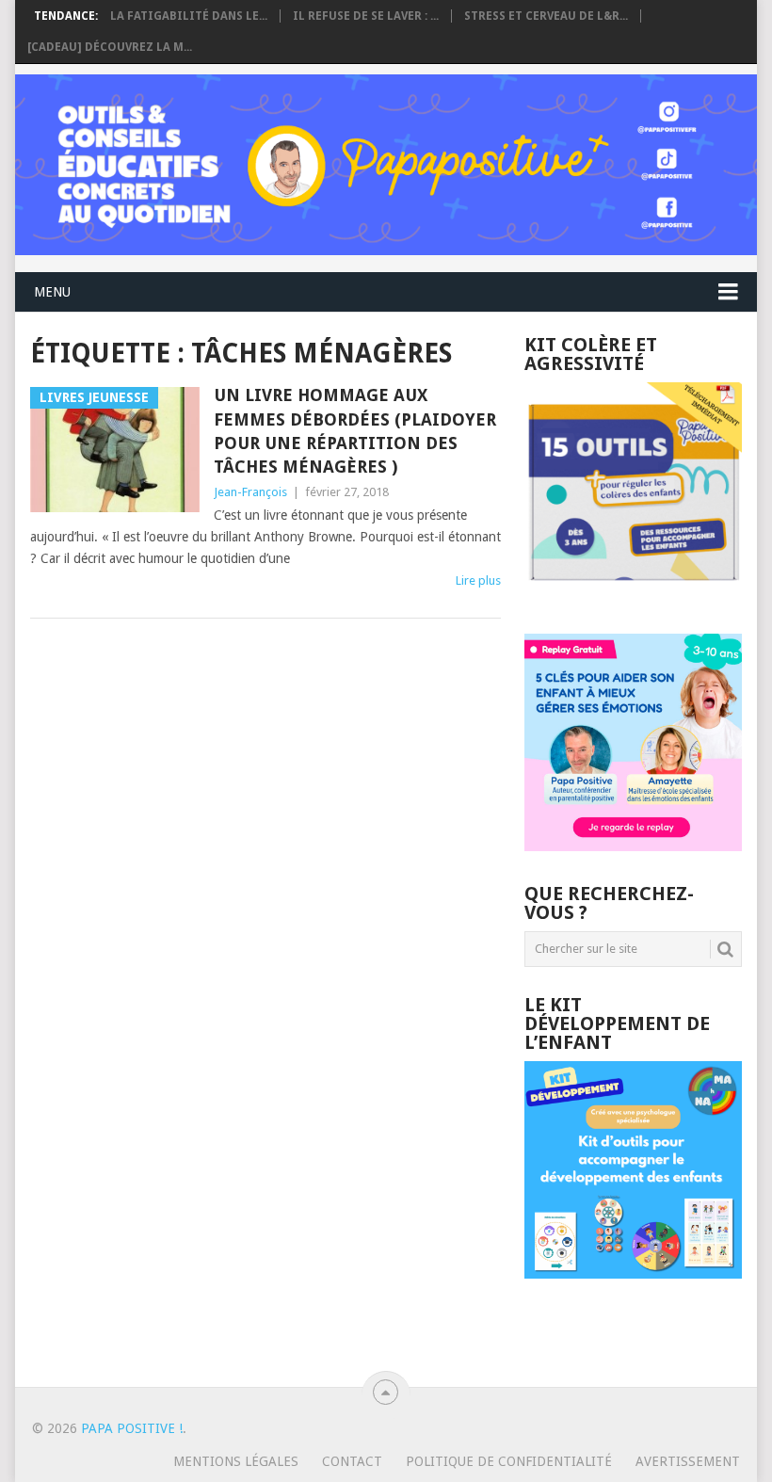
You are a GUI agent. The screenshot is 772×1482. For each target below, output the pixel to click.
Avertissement (687, 1461)
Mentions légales (235, 1461)
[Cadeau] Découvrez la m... (109, 47)
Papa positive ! (132, 1428)
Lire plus (478, 580)
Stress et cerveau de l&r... (546, 16)
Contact (352, 1461)
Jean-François (250, 492)
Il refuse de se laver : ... (366, 16)
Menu (52, 291)
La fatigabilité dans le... (188, 16)
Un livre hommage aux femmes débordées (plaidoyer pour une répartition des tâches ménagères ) (355, 430)
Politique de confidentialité (509, 1461)
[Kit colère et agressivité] (633, 596)
